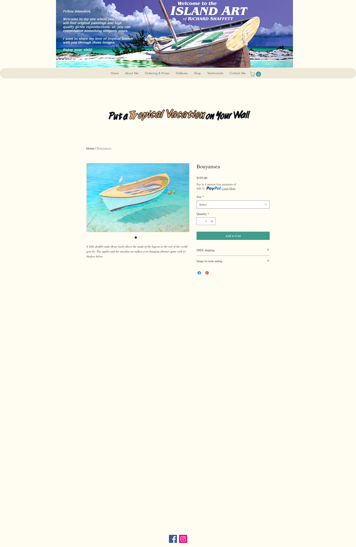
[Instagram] (183, 539)
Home (90, 148)
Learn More (228, 188)
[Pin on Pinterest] (207, 272)
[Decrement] (199, 221)
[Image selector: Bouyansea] (136, 237)
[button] (181, 73)
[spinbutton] (206, 221)
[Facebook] (173, 539)
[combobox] (233, 204)
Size (200, 197)
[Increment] (212, 221)
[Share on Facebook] (199, 272)
